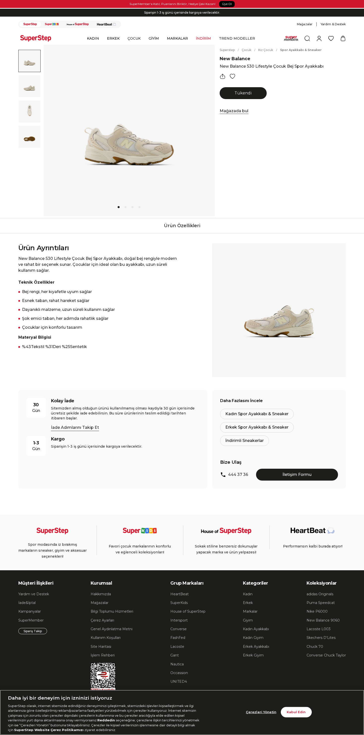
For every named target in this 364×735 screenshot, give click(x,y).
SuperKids (179, 602)
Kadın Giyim (253, 637)
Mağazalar (304, 24)
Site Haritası (101, 646)
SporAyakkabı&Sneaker (301, 50)
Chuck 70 (315, 646)
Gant (174, 655)
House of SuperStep (188, 611)
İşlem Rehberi (103, 655)
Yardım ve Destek (33, 594)
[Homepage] (38, 38)
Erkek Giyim (253, 655)
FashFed (177, 637)
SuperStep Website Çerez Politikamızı (49, 730)
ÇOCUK (134, 38)
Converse (178, 629)
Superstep (227, 50)
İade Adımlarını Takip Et (75, 427)
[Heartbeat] (106, 24)
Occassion (179, 673)
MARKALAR (177, 38)
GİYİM (154, 38)
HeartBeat (179, 594)
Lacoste (177, 646)
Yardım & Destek (333, 24)
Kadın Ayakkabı (256, 629)
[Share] (223, 76)
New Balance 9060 (323, 620)
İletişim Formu (297, 474)
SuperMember (31, 620)
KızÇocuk (265, 50)
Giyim (248, 620)
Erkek (248, 602)
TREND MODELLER (237, 38)
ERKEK (113, 38)
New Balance (235, 58)
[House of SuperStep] (78, 24)
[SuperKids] (52, 24)
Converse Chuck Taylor (326, 655)
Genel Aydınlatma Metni (111, 629)
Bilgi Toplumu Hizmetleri (112, 611)
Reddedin (106, 720)
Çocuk (246, 50)
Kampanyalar (29, 611)
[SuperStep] (30, 24)
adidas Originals (320, 594)
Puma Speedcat (321, 602)
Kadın (248, 594)
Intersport (179, 620)
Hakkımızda (101, 594)
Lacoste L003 (319, 629)
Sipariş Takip (33, 631)
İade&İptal (27, 602)
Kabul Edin (296, 712)
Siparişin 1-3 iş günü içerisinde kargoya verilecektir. (182, 12)
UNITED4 (178, 681)
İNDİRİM (203, 38)
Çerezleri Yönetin (261, 712)
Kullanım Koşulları (106, 637)
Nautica (177, 664)
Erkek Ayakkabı (256, 646)
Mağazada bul (234, 111)
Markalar (250, 611)
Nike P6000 (317, 611)
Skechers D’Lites (321, 637)
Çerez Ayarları (102, 620)
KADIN (93, 38)
